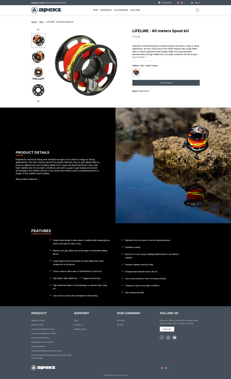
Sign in (197, 3)
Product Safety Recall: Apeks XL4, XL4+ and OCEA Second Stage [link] (51, 356)
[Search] (197, 10)
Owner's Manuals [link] (38, 346)
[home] (43, 368)
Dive (41, 22)
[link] (95, 10)
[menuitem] (95, 10)
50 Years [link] (120, 325)
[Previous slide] (38, 29)
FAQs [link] (76, 320)
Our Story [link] (121, 320)
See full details (138, 57)
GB (181, 3)
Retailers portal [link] (80, 329)
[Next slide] (38, 101)
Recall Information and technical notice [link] (46, 351)
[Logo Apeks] (46, 10)
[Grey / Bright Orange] (136, 72)
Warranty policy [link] (37, 325)
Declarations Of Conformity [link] (42, 342)
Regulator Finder (37, 3)
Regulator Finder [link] (37, 320)
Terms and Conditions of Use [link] (43, 329)
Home (34, 22)
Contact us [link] (78, 325)
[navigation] (51, 335)
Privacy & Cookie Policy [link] (40, 338)
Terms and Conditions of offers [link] (43, 333)
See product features (26, 179)
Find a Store (166, 82)
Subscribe (167, 329)
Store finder (166, 3)
